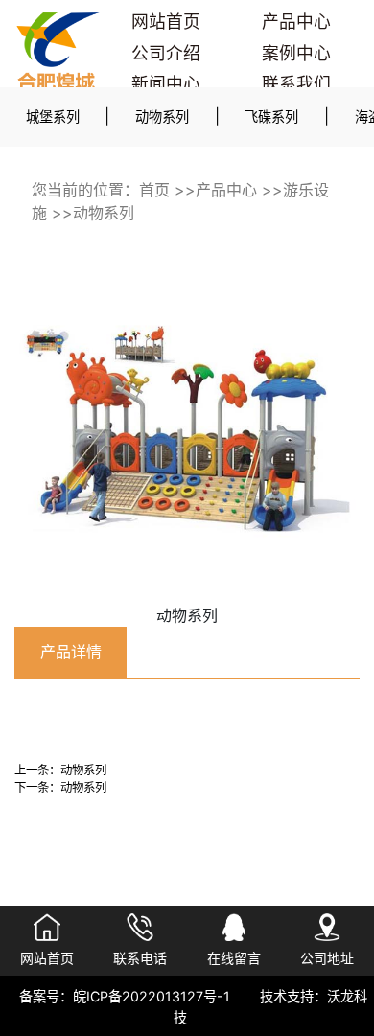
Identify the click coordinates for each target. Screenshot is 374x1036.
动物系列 (162, 116)
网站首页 (165, 22)
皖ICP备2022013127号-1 (151, 996)
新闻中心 (165, 84)
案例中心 (296, 53)
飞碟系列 (271, 116)
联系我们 (296, 84)
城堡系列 (53, 116)
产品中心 (296, 22)
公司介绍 (165, 53)
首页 (154, 189)
